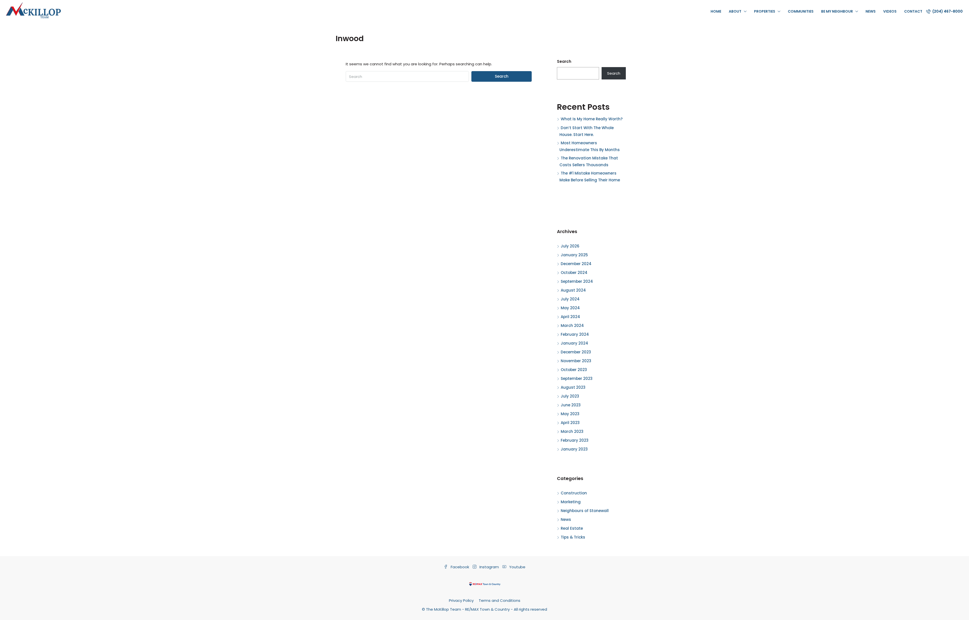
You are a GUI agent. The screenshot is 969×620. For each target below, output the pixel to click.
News (871, 11)
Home (716, 11)
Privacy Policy (461, 600)
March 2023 (572, 431)
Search (501, 76)
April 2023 (570, 422)
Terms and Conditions (499, 600)
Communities (801, 11)
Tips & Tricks (573, 537)
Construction (574, 493)
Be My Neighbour (837, 11)
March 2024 (572, 325)
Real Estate (572, 528)
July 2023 (570, 396)
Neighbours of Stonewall (585, 510)
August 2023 (573, 387)
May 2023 (570, 413)
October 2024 (574, 272)
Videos (890, 11)
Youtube (516, 567)
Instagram (489, 567)
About (735, 11)
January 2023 (574, 449)
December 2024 (576, 263)
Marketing (571, 501)
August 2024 (573, 290)
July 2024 (570, 299)
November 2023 (576, 360)
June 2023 (571, 405)
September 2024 (577, 281)
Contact (913, 11)
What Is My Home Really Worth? (592, 119)
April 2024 (570, 316)
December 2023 (576, 352)
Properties (764, 11)
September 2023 (577, 378)
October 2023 (574, 369)
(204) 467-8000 (947, 11)
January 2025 (574, 255)
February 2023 (574, 440)
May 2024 (570, 308)
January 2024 (574, 343)
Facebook (460, 567)
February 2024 (575, 334)
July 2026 (570, 246)
